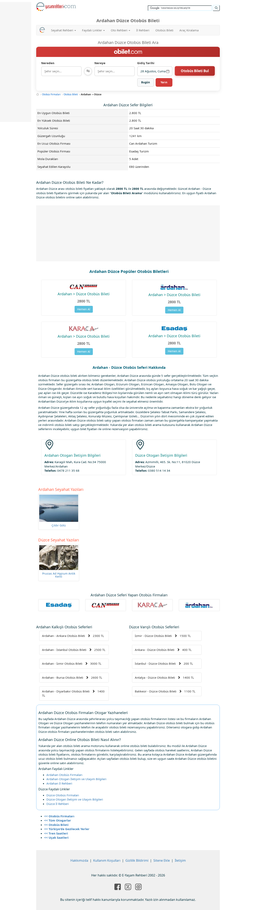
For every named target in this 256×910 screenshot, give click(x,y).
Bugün (145, 82)
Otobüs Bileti (164, 30)
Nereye (99, 63)
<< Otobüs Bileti (56, 825)
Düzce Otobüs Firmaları (62, 795)
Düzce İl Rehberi (57, 804)
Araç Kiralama (189, 30)
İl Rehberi (142, 30)
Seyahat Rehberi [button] (62, 30)
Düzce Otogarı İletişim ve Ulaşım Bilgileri (74, 799)
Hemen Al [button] (83, 309)
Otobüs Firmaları (51, 94)
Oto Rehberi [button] (119, 30)
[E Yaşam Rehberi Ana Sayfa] (56, 6)
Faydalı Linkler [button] (92, 30)
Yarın (164, 82)
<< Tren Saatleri (56, 833)
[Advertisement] (128, 233)
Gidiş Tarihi (145, 63)
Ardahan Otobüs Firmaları (64, 775)
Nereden (47, 63)
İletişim (180, 860)
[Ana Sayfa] (37, 94)
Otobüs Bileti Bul (195, 71)
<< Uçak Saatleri (56, 837)
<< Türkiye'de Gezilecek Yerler (66, 829)
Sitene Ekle (161, 860)
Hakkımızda (79, 860)
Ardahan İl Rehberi (59, 783)
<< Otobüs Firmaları (59, 816)
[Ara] (216, 8)
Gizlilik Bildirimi (136, 860)
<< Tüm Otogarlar (57, 820)
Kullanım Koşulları (106, 860)
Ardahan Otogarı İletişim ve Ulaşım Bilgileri (76, 779)
